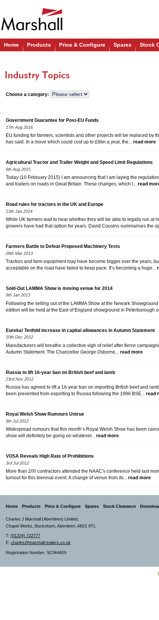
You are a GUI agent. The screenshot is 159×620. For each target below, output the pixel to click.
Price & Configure (82, 45)
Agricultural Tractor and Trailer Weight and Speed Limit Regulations (79, 162)
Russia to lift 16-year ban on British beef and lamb (60, 372)
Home (11, 45)
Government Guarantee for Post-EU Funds (52, 120)
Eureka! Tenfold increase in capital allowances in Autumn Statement (80, 330)
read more (144, 142)
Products (39, 45)
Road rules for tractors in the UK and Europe (54, 204)
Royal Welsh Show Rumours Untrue (45, 414)
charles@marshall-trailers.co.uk (41, 542)
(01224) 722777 (25, 535)
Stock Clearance (119, 506)
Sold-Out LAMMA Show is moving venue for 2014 (59, 288)
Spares (122, 45)
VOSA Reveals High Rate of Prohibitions (50, 456)
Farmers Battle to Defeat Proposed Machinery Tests (63, 246)
